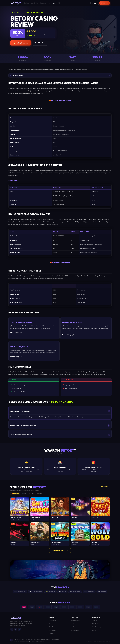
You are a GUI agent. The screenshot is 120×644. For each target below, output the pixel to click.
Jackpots (51, 633)
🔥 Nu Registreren (21, 43)
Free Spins (73, 623)
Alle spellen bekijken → (60, 550)
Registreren (104, 3)
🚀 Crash (31, 493)
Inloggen (94, 3)
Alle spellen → (105, 486)
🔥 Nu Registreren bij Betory (60, 100)
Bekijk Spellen (40, 43)
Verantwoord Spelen (98, 627)
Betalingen (52, 3)
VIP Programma (75, 630)
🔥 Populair (15, 493)
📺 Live (24, 493)
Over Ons (94, 620)
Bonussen (43, 3)
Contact (94, 630)
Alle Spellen (52, 620)
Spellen (26, 3)
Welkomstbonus (75, 620)
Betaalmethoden (96, 623)
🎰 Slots (39, 493)
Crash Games (53, 630)
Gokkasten (52, 623)
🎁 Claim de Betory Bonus (60, 262)
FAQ (59, 3)
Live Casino (34, 3)
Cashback (73, 627)
